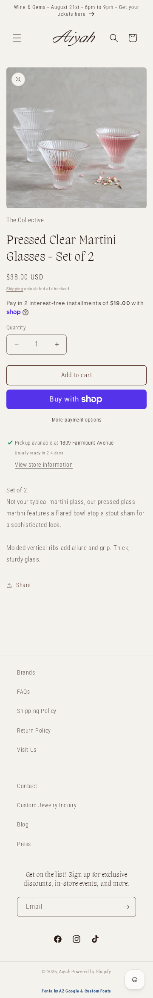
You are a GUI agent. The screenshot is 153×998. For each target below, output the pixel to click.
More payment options (77, 420)
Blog (22, 824)
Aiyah (65, 972)
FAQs (23, 691)
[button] (17, 38)
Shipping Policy (37, 710)
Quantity (16, 327)
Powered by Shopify (91, 972)
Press (24, 844)
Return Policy (34, 730)
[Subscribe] (126, 907)
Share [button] (23, 585)
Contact (27, 786)
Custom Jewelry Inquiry (46, 805)
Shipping (14, 288)
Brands (26, 672)
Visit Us (27, 749)
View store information (44, 464)
